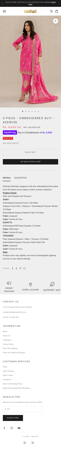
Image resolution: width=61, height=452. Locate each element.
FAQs (5, 367)
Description (20, 178)
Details (6, 178)
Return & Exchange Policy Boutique (16, 388)
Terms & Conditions (10, 348)
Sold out (30, 152)
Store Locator (8, 375)
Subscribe (13, 418)
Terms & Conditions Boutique (14, 352)
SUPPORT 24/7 (51, 290)
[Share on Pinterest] (20, 268)
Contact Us (7, 379)
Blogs (5, 331)
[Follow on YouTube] (19, 428)
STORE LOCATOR (30, 290)
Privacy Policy (8, 344)
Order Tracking (9, 290)
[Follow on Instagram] (11, 428)
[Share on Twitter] (16, 268)
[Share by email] (24, 268)
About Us (6, 336)
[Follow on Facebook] (4, 428)
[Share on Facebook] (12, 268)
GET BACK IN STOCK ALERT (30, 162)
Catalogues (7, 340)
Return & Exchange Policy (13, 384)
